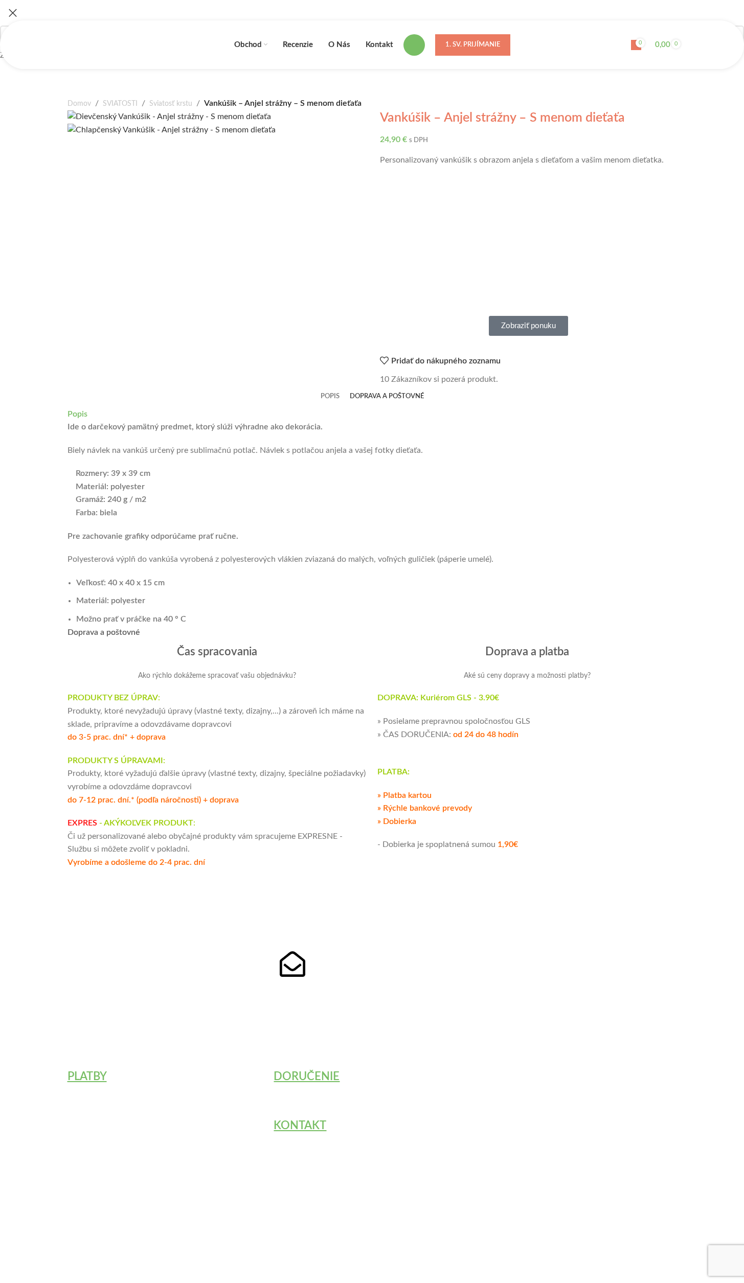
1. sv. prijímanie (472, 44)
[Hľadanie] (414, 45)
